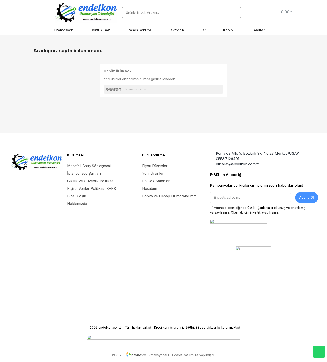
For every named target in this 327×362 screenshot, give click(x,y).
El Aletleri (257, 30)
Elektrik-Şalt (100, 30)
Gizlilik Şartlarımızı (260, 208)
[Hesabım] (270, 12)
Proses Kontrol (138, 30)
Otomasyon (63, 30)
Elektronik (175, 30)
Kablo (228, 30)
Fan (204, 30)
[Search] (235, 12)
